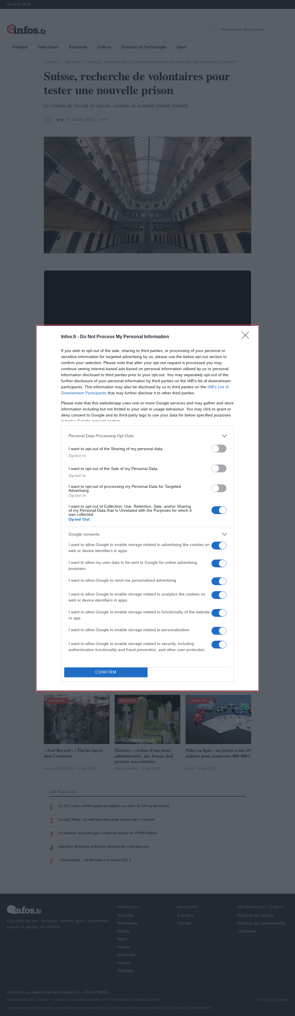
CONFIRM (106, 672)
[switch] (218, 448)
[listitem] (147, 436)
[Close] (247, 337)
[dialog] (147, 508)
